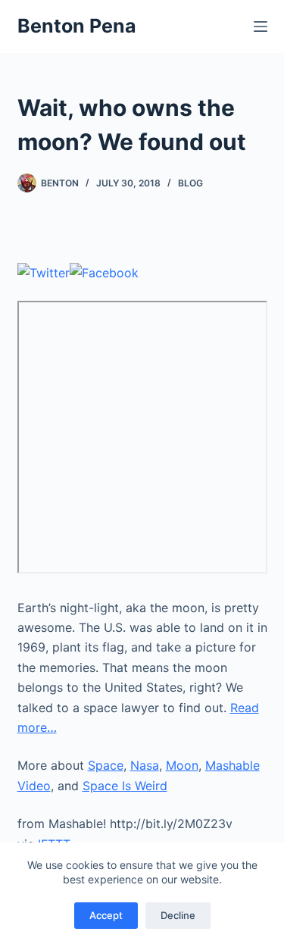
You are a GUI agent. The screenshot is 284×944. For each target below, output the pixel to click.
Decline (178, 915)
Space (105, 765)
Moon (182, 765)
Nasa (144, 765)
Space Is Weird (125, 785)
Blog (190, 183)
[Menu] (260, 26)
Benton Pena (76, 25)
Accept (106, 915)
